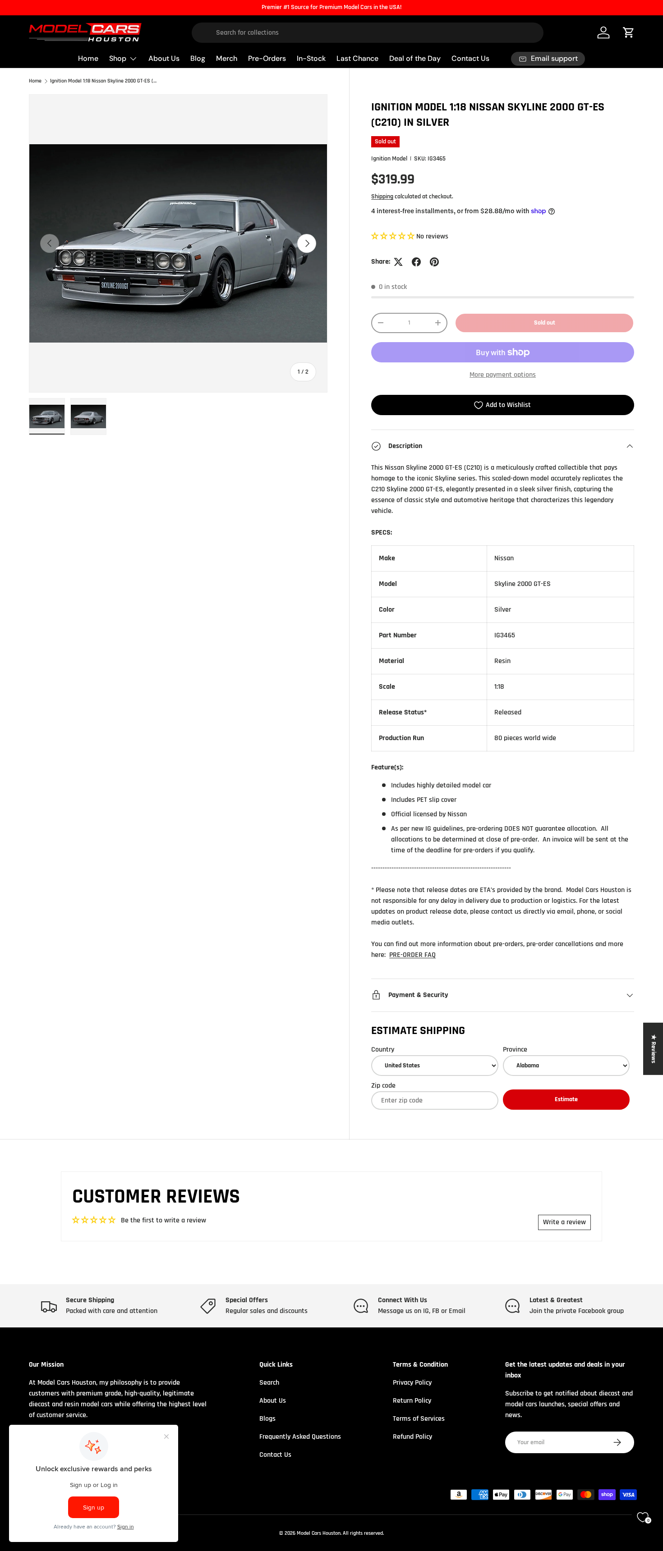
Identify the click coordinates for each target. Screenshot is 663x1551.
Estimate (566, 1099)
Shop (117, 58)
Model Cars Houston (319, 1533)
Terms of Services (419, 1418)
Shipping (382, 196)
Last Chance (357, 58)
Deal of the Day (415, 58)
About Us (164, 58)
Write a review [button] (564, 1222)
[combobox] (368, 33)
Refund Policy (412, 1436)
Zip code (383, 1085)
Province (515, 1049)
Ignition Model (389, 159)
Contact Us (470, 58)
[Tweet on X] (398, 262)
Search (269, 1382)
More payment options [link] (503, 375)
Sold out (544, 323)
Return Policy (412, 1400)
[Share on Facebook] (416, 262)
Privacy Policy (412, 1382)
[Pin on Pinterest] (434, 262)
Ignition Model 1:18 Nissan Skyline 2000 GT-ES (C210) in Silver (104, 81)
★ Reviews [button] (653, 1048)
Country (382, 1049)
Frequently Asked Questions (300, 1436)
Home (88, 58)
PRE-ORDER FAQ (412, 955)
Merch (226, 58)
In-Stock (311, 58)
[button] (393, 236)
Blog (197, 58)
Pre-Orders (267, 58)
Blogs (267, 1418)
